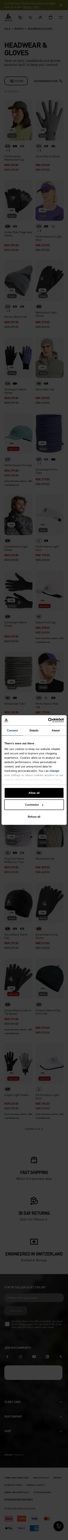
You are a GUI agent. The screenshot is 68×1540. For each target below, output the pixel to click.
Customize (32, 804)
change (54, 770)
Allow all (34, 792)
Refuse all (34, 816)
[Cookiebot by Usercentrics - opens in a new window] (48, 720)
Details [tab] (34, 730)
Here (19, 779)
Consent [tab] (12, 730)
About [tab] (56, 730)
